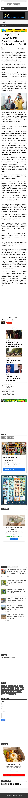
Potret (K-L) (10, 691)
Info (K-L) (21, 686)
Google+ (14, 4)
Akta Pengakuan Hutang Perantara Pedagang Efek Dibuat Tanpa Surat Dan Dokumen (14, 344)
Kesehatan (4, 47)
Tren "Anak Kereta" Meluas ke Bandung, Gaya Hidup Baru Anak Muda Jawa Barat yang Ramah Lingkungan (15, 607)
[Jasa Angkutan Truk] (14, 401)
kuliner (3, 694)
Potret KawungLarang (17, 795)
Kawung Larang (5, 688)
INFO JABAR (15, 686)
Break (3, 25)
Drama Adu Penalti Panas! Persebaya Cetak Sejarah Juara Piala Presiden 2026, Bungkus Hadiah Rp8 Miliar (16, 582)
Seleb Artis (16, 691)
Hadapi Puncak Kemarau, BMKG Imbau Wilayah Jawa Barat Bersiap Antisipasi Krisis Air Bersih (15, 616)
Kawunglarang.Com (6, 52)
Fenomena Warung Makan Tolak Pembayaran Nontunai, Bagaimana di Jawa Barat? (16, 599)
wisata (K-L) (13, 694)
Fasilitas (10, 686)
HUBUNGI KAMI (8, 469)
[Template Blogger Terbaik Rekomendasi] (14, 505)
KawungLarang (11, 4)
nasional (8, 47)
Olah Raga (4, 691)
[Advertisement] (12, 300)
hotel (21, 691)
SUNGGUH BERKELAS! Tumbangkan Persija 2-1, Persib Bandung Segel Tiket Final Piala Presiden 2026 (16, 591)
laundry (16, 207)
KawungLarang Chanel (8, 4)
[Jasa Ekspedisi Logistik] (14, 31)
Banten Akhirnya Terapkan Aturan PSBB (7, 386)
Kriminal (17, 688)
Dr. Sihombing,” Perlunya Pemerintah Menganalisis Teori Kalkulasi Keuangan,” (13, 378)
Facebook (16, 4)
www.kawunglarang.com (8, 466)
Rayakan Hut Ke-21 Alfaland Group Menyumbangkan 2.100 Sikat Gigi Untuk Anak (8, 392)
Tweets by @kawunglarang (8, 657)
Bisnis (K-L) (4, 686)
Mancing (22, 688)
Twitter (19, 4)
